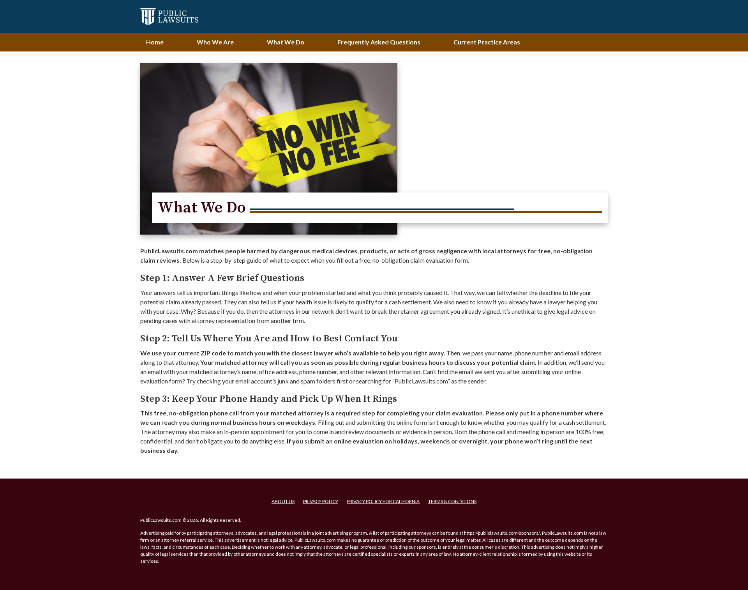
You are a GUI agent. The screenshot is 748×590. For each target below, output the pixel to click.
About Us (283, 501)
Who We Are (215, 42)
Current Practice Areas (486, 42)
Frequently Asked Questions (378, 42)
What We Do (285, 42)
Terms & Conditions (452, 501)
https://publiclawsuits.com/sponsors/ (502, 533)
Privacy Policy (320, 501)
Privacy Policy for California (383, 501)
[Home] (169, 16)
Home (155, 42)
